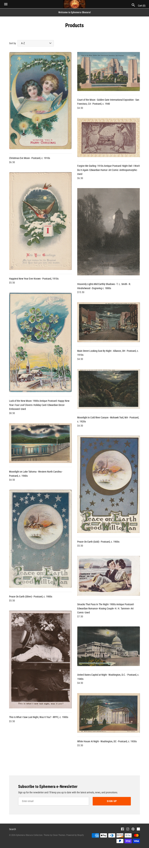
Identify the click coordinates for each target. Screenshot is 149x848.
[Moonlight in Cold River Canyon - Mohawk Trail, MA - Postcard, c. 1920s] (108, 389)
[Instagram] (127, 829)
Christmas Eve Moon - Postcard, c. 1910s (29, 158)
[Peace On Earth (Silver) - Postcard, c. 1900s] (40, 539)
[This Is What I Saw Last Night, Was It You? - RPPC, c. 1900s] (40, 659)
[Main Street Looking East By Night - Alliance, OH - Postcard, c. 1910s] (108, 322)
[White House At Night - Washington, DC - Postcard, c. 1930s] (108, 713)
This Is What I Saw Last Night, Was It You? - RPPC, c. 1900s (38, 717)
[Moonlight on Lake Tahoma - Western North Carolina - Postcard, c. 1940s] (40, 443)
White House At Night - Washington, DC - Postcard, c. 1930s (107, 741)
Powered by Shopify (75, 835)
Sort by (12, 43)
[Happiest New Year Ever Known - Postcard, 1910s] (40, 221)
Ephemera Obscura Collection (29, 835)
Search (12, 829)
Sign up (112, 801)
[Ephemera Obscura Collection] (74, 4)
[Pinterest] (133, 829)
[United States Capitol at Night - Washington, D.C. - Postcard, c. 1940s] (108, 646)
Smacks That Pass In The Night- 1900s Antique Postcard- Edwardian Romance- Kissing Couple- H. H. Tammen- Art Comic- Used (105, 608)
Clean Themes (59, 835)
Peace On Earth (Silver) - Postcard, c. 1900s (30, 596)
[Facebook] (122, 829)
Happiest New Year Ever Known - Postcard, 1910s (34, 278)
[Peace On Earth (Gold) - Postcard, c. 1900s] (108, 484)
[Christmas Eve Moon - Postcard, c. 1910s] (40, 101)
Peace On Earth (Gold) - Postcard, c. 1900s (98, 541)
